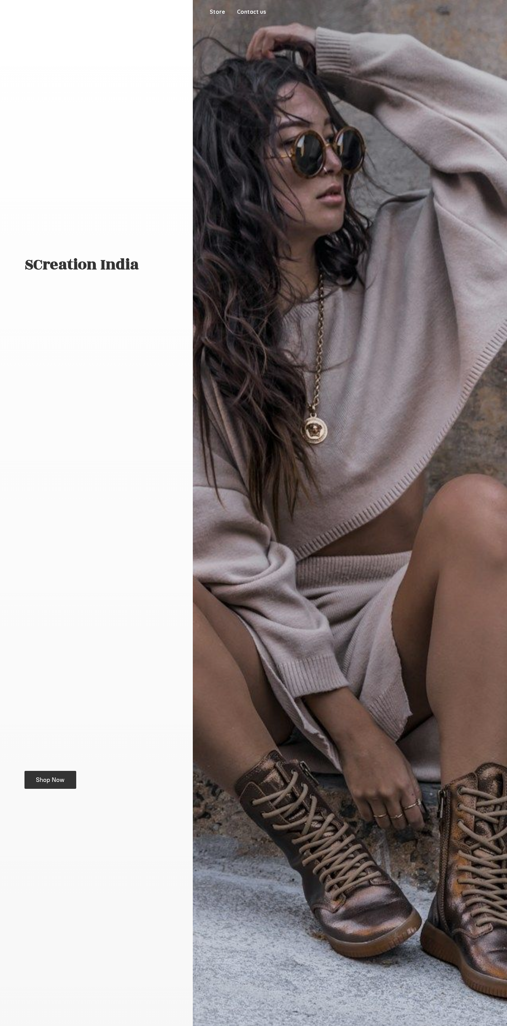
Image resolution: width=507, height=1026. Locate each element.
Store (217, 11)
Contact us (251, 11)
